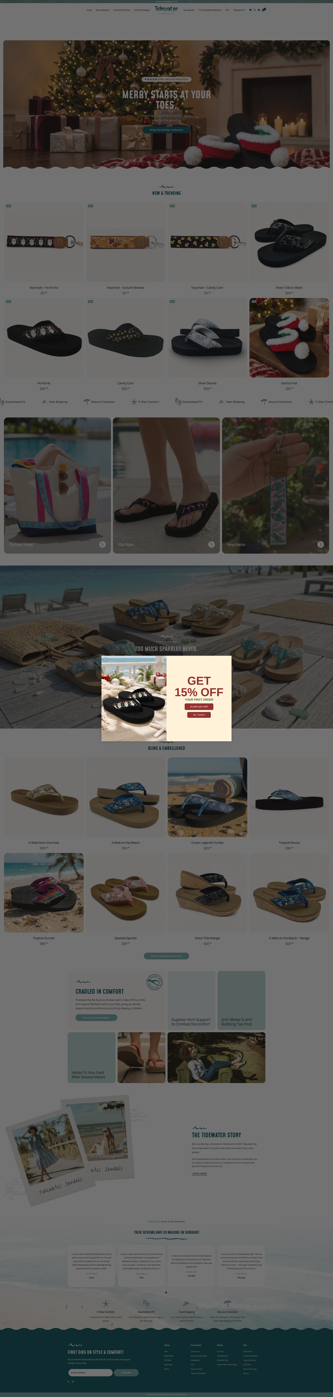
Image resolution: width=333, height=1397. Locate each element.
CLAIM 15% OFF (199, 706)
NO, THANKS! (199, 715)
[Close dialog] (105, 659)
